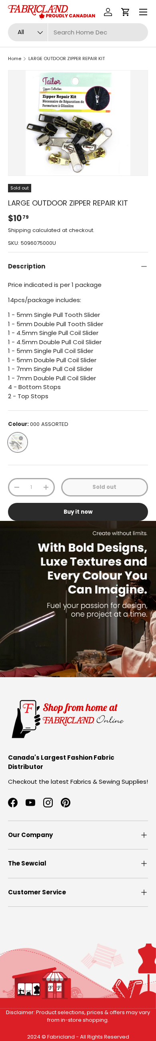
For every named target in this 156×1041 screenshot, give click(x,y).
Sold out (104, 487)
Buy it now (78, 512)
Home (14, 58)
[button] (125, 12)
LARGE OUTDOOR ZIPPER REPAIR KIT (66, 58)
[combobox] (78, 32)
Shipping (19, 230)
